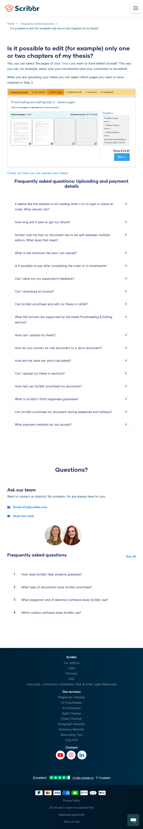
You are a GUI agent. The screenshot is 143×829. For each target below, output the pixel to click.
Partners (71, 673)
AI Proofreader (71, 702)
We (68, 496)
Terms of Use (71, 821)
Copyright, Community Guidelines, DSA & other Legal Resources (71, 684)
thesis (65, 63)
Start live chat (23, 516)
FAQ (71, 679)
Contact (72, 747)
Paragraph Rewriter (71, 724)
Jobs (71, 668)
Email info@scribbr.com (30, 507)
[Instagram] (71, 755)
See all (131, 556)
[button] (133, 820)
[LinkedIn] (81, 755)
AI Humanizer (71, 708)
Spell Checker (71, 713)
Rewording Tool (72, 735)
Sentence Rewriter (71, 729)
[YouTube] (60, 755)
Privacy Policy (71, 800)
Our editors (72, 663)
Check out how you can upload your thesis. (38, 173)
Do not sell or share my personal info (72, 807)
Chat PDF (71, 740)
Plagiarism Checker (71, 697)
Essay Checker (71, 718)
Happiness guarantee (71, 814)
